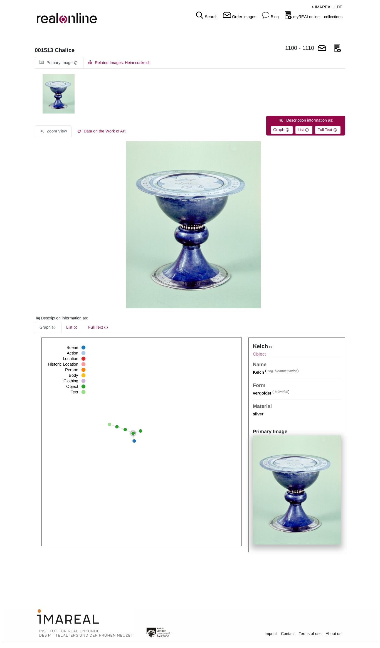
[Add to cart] (322, 48)
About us (333, 633)
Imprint (271, 633)
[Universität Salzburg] (159, 632)
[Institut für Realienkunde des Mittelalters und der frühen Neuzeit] (85, 623)
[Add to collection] (337, 48)
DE (339, 7)
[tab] (59, 63)
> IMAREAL (322, 7)
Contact (288, 633)
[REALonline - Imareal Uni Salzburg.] (63, 14)
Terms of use (310, 633)
